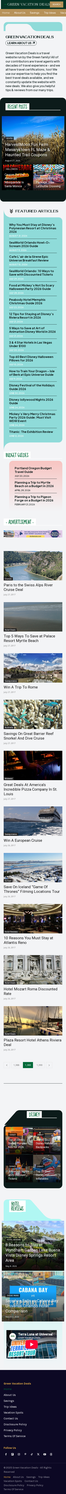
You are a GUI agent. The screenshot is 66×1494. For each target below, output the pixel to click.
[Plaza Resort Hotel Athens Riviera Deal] (33, 1021)
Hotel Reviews (11, 931)
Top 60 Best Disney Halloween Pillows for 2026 (31, 358)
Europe (8, 880)
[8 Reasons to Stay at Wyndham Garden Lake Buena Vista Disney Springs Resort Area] (33, 1246)
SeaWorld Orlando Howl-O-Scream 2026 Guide (29, 244)
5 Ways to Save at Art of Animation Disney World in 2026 (32, 329)
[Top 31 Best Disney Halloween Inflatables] (46, 1168)
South (9, 138)
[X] (38, 1454)
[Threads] (51, 1454)
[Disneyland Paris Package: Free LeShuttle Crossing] (48, 177)
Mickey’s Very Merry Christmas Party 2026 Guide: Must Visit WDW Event (32, 417)
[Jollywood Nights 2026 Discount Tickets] (19, 1168)
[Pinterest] (25, 1454)
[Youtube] (44, 1454)
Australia (9, 727)
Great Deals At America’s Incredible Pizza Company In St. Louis (30, 789)
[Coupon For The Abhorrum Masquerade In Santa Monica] (17, 177)
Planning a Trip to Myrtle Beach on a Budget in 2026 (34, 484)
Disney (40, 173)
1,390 (39, 1065)
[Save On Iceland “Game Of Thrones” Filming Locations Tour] (33, 867)
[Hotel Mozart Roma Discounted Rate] (33, 969)
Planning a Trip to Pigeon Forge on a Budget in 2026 (34, 498)
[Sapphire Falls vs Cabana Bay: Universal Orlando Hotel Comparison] (33, 1296)
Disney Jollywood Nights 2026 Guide (31, 401)
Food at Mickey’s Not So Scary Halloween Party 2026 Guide (31, 287)
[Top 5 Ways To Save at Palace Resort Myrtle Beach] (33, 617)
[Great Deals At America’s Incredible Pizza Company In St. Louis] (33, 765)
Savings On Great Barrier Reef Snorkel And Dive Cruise (29, 735)
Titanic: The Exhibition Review (31, 432)
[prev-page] (7, 1065)
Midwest (9, 778)
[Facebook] (6, 1454)
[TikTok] (32, 1454)
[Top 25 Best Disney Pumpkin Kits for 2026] (19, 1140)
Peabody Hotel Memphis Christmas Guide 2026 (27, 301)
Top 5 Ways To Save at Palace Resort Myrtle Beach (29, 638)
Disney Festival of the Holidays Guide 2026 (32, 387)
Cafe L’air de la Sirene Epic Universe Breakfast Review (29, 258)
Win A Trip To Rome (21, 687)
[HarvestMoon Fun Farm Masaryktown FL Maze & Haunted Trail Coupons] (33, 140)
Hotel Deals (10, 630)
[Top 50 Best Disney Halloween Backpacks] (46, 1140)
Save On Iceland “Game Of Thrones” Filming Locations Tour (32, 889)
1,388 (16, 1065)
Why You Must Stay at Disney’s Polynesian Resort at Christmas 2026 (32, 228)
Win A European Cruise (23, 840)
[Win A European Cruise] (33, 821)
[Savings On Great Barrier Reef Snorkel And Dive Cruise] (33, 714)
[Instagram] (18, 1454)
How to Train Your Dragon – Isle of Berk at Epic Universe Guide (32, 372)
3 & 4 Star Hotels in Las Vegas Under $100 (30, 344)
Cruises (8, 578)
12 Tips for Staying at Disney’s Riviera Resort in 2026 (31, 315)
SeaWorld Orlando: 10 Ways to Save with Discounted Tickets (31, 272)
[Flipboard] (12, 1454)
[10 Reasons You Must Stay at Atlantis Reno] (33, 918)
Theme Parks (13, 1296)
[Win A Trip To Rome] (33, 668)
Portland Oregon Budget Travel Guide (33, 470)
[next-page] (49, 1065)
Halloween (12, 169)
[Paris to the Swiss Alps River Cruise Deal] (33, 565)
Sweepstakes (11, 681)
